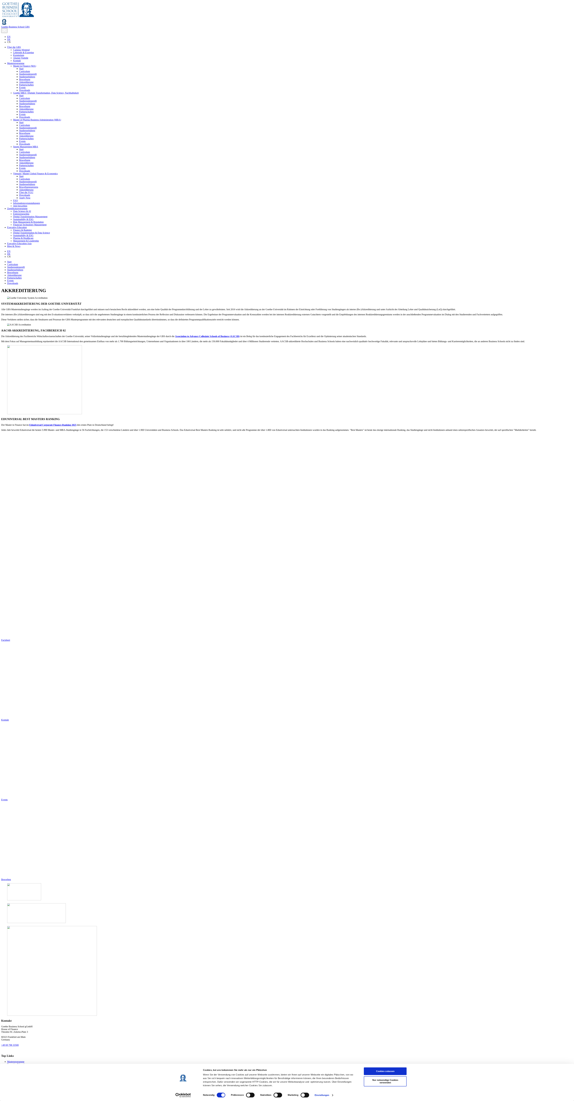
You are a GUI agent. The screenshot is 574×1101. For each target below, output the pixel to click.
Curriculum (12, 264)
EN (8, 36)
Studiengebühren (15, 270)
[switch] (250, 1095)
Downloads (12, 283)
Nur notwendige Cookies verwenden (385, 1081)
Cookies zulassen (385, 1071)
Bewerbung (12, 272)
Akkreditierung (14, 275)
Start (9, 261)
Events (10, 280)
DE (8, 39)
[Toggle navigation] (4, 30)
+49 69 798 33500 (10, 1045)
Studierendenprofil (16, 267)
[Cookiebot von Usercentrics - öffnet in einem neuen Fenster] (183, 1095)
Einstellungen (322, 1095)
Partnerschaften (14, 278)
